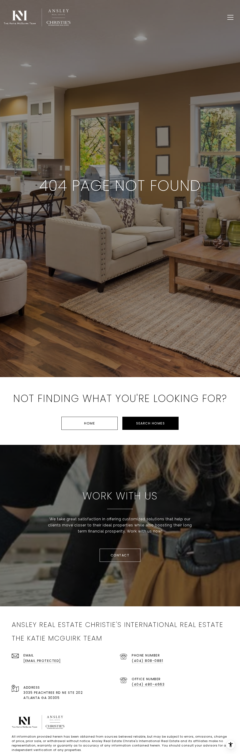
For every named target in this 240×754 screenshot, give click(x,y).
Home (89, 423)
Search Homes (150, 423)
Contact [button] (120, 555)
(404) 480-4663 (148, 684)
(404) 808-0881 (147, 660)
